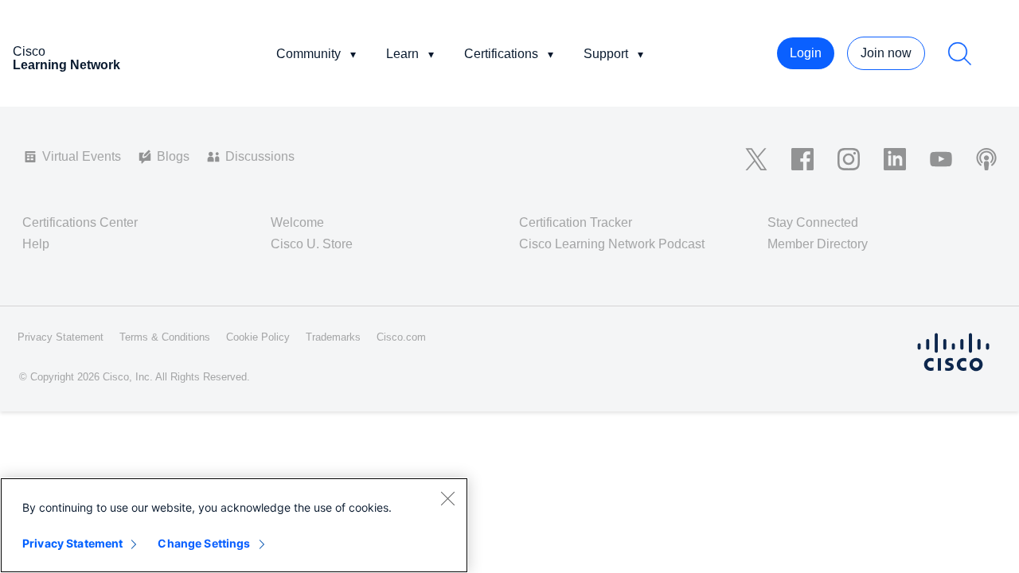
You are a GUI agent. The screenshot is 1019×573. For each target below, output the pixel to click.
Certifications (501, 53)
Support (606, 53)
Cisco (66, 58)
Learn (402, 53)
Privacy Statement (72, 543)
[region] (234, 525)
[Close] (447, 498)
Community (308, 53)
